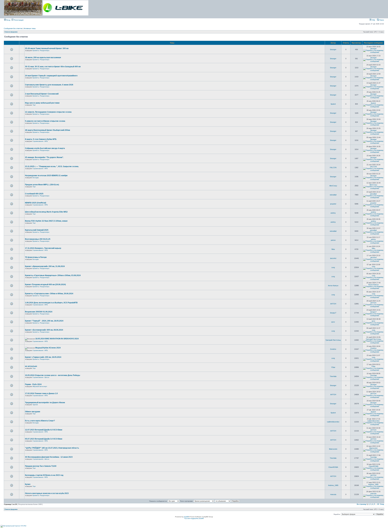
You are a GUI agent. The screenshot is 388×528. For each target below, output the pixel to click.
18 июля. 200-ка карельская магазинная (43, 57)
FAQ (373, 20)
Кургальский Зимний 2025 (36, 230)
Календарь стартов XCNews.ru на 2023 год (44, 475)
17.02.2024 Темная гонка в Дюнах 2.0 (41, 393)
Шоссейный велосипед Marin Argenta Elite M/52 (46, 212)
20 (378, 504)
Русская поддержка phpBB (194, 518)
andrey (333, 213)
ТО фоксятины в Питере (36, 257)
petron (333, 240)
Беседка (36, 177)
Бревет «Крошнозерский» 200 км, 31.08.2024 (45, 266)
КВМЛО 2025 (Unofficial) (35, 203)
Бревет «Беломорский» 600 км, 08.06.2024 (44, 330)
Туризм (35, 404)
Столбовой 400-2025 (34, 194)
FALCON (333, 167)
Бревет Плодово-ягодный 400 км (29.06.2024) (45, 284)
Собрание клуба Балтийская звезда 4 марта (45, 148)
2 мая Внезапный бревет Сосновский (42, 94)
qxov (333, 322)
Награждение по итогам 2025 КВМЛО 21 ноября (46, 175)
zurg (333, 267)
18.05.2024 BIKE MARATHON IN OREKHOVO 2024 (57, 339)
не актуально (31, 366)
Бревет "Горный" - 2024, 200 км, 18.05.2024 (44, 321)
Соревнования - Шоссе (41, 377)
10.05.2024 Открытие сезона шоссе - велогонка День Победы (52, 375)
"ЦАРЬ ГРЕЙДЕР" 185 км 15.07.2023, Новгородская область (52, 448)
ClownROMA (333, 467)
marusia (333, 494)
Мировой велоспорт (40, 386)
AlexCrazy (333, 186)
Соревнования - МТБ (40, 141)
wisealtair (333, 195)
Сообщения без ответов (13, 28)
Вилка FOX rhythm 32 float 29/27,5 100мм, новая (46, 221)
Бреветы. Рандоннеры (41, 50)
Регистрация (18, 20)
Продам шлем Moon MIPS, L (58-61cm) (42, 185)
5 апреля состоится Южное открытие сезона (45, 121)
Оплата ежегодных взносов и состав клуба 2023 (47, 493)
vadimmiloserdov (333, 422)
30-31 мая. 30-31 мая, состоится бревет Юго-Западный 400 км (53, 67)
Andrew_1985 (333, 485)
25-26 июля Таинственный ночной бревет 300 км (47, 48)
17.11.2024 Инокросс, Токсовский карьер (43, 248)
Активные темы (30, 28)
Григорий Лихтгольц (333, 340)
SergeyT (333, 313)
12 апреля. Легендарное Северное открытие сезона (48, 112)
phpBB (186, 517)
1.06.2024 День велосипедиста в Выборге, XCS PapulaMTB (51, 303)
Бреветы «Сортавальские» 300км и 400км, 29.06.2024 (49, 294)
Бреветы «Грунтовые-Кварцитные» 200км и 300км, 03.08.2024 (53, 275)
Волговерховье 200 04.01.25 (37, 239)
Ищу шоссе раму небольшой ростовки (42, 103)
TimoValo (333, 376)
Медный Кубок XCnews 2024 (48, 348)
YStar (333, 367)
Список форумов (11, 32)
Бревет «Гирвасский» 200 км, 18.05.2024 (43, 357)
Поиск (381, 20)
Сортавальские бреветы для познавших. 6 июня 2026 (49, 85)
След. (382, 504)
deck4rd (333, 258)
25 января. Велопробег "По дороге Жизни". (44, 157)
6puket (333, 104)
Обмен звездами (32, 412)
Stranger (333, 49)
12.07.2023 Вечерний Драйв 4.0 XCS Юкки (43, 430)
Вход (8, 20)
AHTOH (333, 304)
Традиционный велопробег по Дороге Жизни (45, 402)
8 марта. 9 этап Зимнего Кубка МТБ (41, 139)
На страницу (361, 504)
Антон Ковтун (333, 285)
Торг (34, 105)
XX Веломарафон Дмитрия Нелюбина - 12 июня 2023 (49, 457)
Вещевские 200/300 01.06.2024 (38, 312)
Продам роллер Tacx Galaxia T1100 (40, 466)
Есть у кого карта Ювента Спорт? (40, 421)
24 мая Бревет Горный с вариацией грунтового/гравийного (51, 76)
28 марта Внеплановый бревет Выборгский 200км (47, 130)
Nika (333, 249)
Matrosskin (333, 449)
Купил (27, 484)
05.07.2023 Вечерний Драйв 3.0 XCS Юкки (43, 439)
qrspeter (333, 204)
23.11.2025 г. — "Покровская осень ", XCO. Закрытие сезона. (52, 166)
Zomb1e (333, 349)
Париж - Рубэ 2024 (33, 384)
